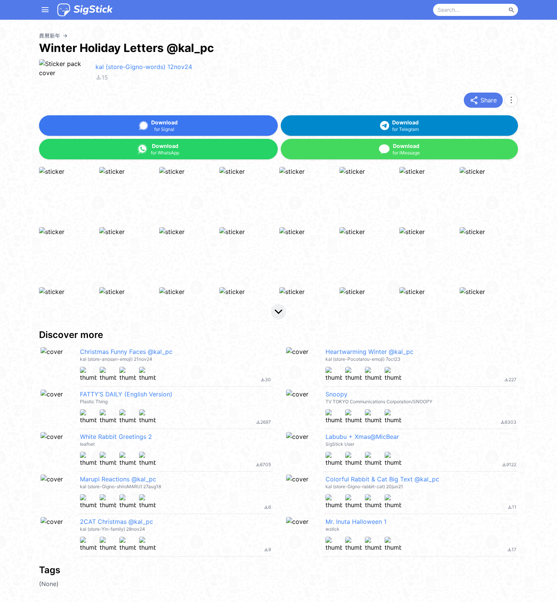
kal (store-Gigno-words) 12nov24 (143, 67)
